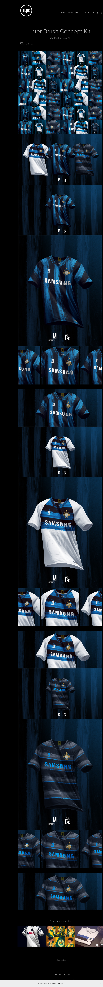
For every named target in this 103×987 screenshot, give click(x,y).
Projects (78, 13)
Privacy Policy (43, 983)
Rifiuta (60, 983)
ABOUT (70, 13)
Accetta (53, 983)
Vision (63, 13)
